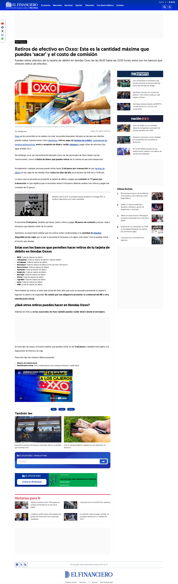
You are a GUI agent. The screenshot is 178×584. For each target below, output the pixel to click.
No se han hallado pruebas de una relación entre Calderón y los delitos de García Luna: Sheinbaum (147, 151)
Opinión (78, 5)
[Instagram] (170, 2)
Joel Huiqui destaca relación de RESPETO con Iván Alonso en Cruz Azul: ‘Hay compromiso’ (147, 106)
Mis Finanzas (21, 42)
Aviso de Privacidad (106, 582)
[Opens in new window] (123, 83)
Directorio (82, 582)
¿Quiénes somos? (71, 582)
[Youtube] (172, 2)
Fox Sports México (105, 5)
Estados (120, 5)
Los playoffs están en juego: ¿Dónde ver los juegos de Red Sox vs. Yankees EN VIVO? (94, 516)
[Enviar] (103, 461)
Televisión (89, 5)
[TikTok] (174, 2)
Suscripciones (92, 582)
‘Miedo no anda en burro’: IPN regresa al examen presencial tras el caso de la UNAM (45, 505)
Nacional (69, 5)
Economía (45, 5)
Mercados (57, 5)
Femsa (62, 409)
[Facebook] (166, 2)
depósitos (52, 140)
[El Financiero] (22, 5)
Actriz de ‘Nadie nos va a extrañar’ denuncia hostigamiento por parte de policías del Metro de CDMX (146, 128)
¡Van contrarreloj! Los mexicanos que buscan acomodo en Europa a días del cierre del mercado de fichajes (146, 83)
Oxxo (17, 136)
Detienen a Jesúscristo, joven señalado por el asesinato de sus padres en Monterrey (147, 140)
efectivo (71, 409)
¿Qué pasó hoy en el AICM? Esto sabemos (95, 502)
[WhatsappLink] (56, 480)
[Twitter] (168, 2)
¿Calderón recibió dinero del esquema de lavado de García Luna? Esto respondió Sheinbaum (46, 516)
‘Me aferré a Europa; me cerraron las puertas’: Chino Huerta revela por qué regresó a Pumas (146, 95)
